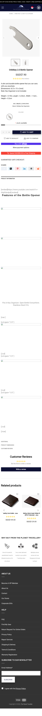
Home (11, 13)
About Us (5, 588)
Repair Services (7, 640)
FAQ (3, 619)
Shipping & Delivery (8, 645)
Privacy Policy (7, 635)
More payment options (21, 148)
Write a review (21, 469)
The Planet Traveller (21, 7)
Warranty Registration (9, 655)
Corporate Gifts (7, 603)
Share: (4, 165)
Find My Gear (6, 624)
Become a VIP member (10, 583)
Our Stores (5, 598)
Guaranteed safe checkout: (13, 160)
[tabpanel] (10, 508)
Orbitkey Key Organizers (22, 106)
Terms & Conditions (9, 650)
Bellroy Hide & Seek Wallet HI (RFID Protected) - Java (31, 514)
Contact (4, 593)
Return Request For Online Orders (13, 629)
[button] (17, 79)
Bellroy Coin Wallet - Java (10, 513)
